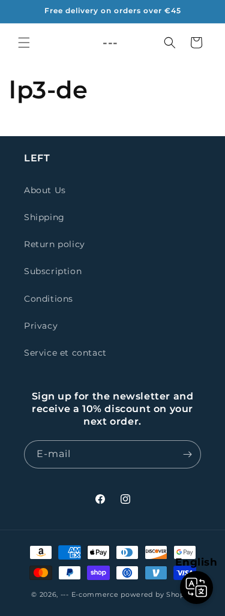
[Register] (187, 454)
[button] (24, 42)
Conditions (48, 298)
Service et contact (65, 352)
